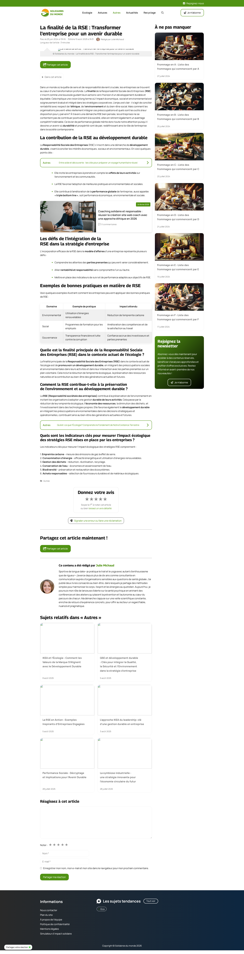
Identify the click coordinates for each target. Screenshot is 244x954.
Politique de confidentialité (55, 924)
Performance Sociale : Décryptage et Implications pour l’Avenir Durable (64, 775)
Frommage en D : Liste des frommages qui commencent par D (178, 217)
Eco (103, 909)
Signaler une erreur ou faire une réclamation (98, 520)
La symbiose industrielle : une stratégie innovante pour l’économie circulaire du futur (118, 777)
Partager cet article (57, 64)
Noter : (44, 845)
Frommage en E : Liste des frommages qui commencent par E (178, 267)
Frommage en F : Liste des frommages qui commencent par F (178, 317)
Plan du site (46, 914)
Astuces (102, 12)
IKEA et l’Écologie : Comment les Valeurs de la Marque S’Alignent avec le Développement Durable (62, 662)
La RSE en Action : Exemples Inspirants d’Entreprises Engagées (64, 722)
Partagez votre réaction (17, 947)
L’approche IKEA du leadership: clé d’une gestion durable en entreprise (122, 722)
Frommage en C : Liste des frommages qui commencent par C (178, 167)
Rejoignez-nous (195, 3)
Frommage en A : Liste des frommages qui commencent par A (178, 66)
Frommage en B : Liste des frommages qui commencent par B (178, 116)
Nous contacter (48, 910)
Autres (116, 12)
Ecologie (87, 12)
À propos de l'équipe (51, 919)
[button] (162, 12)
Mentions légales (49, 929)
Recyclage (150, 12)
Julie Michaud (105, 565)
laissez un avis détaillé (100, 508)
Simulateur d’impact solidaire (56, 933)
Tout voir (150, 901)
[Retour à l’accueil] (53, 12)
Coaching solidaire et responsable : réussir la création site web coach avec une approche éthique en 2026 (122, 214)
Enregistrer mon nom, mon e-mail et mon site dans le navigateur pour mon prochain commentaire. (96, 868)
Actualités (132, 12)
